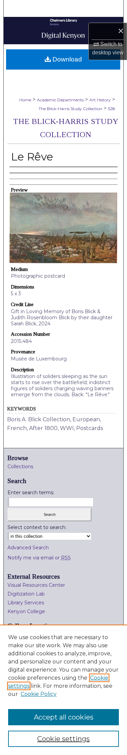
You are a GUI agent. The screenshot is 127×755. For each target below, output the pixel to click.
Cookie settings (63, 739)
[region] (63, 690)
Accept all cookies (63, 717)
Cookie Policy (39, 694)
